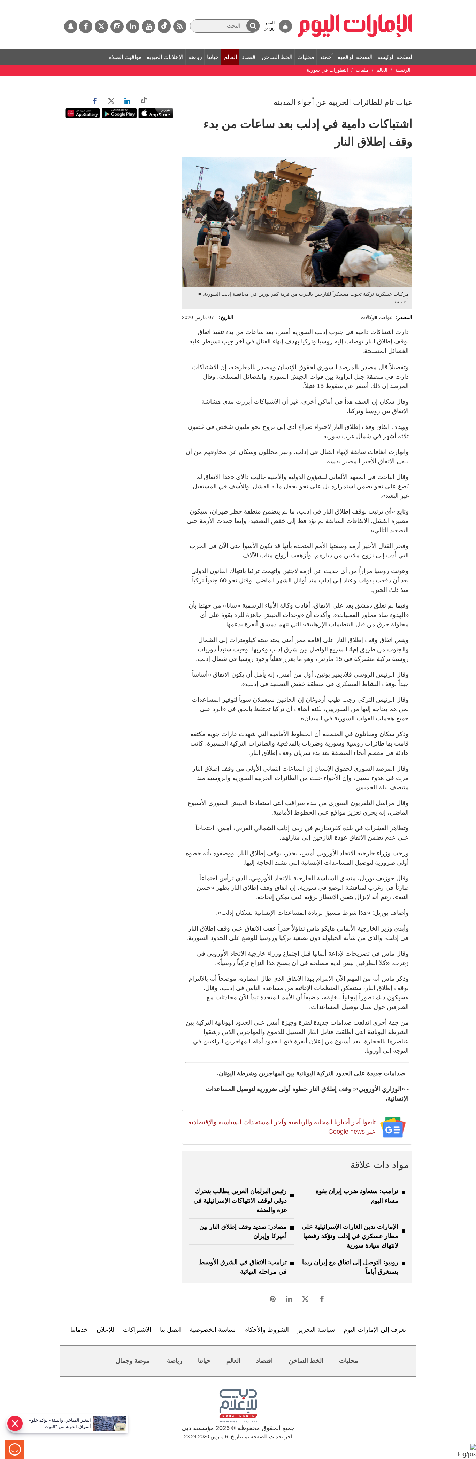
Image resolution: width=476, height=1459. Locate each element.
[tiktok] (164, 26)
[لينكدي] (132, 26)
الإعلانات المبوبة (165, 57)
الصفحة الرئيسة (395, 57)
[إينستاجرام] (117, 26)
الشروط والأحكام (266, 1329)
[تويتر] (101, 26)
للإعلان (105, 1329)
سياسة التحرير (316, 1329)
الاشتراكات (137, 1329)
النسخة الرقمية (355, 57)
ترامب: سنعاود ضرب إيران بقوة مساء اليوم (357, 1196)
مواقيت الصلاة (125, 57)
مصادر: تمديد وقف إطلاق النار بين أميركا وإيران (243, 1231)
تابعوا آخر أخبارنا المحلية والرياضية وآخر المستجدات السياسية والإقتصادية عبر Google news (281, 1127)
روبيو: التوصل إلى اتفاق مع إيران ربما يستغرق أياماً (350, 1267)
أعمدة (326, 57)
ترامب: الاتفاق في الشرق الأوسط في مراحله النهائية (243, 1267)
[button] (253, 25)
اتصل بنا (170, 1329)
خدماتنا (79, 1329)
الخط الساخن (277, 57)
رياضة (195, 57)
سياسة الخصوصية (213, 1329)
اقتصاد (249, 57)
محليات (305, 57)
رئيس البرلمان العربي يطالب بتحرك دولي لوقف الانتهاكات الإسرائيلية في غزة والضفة (240, 1200)
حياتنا (213, 57)
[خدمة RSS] (179, 26)
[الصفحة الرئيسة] (355, 3)
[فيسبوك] (85, 26)
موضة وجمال (132, 1360)
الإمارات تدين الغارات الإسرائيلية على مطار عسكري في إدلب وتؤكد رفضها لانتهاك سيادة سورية (350, 1236)
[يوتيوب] (148, 26)
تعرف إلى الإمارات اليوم (375, 1329)
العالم (230, 57)
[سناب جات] (70, 26)
